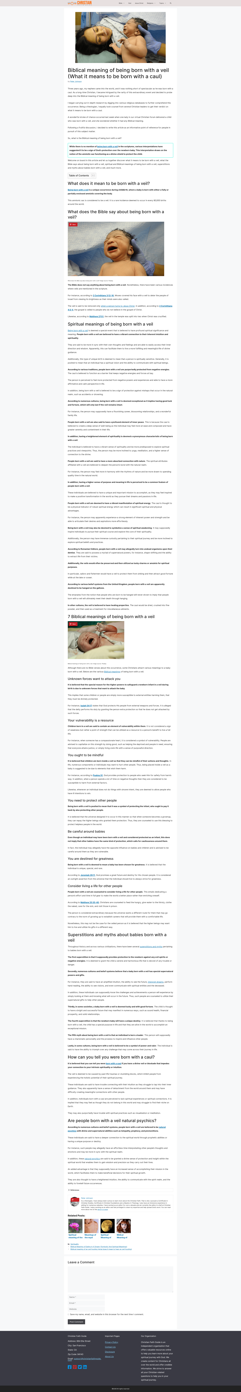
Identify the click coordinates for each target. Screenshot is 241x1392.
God (129, 3)
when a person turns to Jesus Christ (118, 306)
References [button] (75, 1190)
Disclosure (110, 1352)
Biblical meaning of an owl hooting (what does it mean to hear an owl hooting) (101, 1249)
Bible (120, 3)
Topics (161, 3)
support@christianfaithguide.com (84, 1359)
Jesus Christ (139, 3)
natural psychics (92, 1158)
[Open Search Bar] (170, 3)
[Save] (73, 224)
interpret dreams (156, 982)
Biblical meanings (112, 671)
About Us (109, 1356)
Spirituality (75, 1244)
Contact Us (110, 1347)
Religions (150, 3)
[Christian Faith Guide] (79, 3)
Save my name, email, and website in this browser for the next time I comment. (107, 1314)
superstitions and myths (151, 946)
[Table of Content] (93, 175)
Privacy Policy (111, 1342)
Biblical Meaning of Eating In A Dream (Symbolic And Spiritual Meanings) (99, 1247)
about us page (103, 1209)
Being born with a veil (78, 330)
